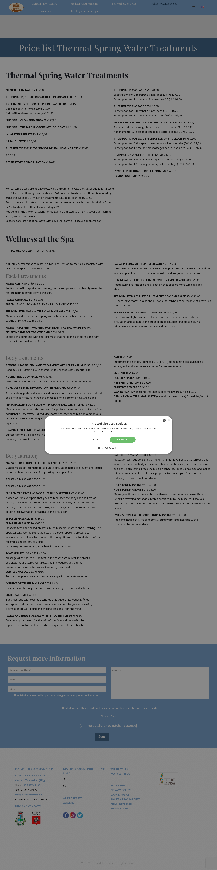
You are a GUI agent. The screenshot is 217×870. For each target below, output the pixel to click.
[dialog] (108, 435)
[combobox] (164, 420)
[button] (108, 448)
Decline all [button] (94, 439)
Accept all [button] (123, 439)
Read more (126, 432)
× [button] (168, 420)
